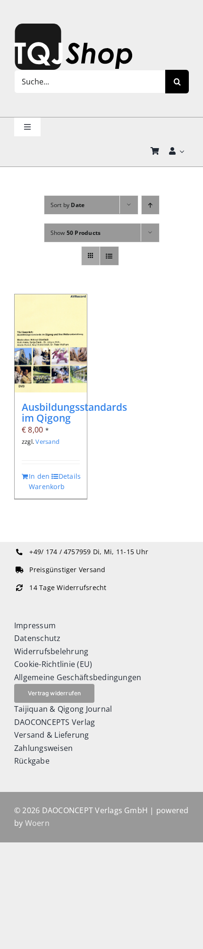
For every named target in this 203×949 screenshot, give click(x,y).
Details (69, 476)
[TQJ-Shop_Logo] (73, 27)
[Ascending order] (150, 205)
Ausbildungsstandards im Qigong (74, 412)
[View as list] (109, 256)
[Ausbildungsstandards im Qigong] (51, 343)
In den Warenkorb (39, 481)
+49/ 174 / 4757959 (60, 552)
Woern (37, 823)
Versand (47, 441)
